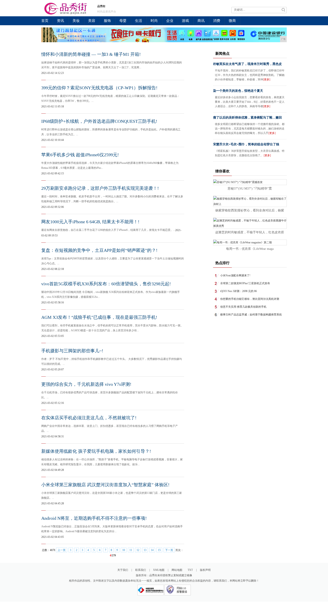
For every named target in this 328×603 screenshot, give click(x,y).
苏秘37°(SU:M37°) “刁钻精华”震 (250, 188)
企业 (169, 21)
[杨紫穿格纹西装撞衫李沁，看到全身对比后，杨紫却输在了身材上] (249, 204)
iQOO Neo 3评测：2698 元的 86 (238, 291)
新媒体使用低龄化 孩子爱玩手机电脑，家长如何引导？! (96, 451)
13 (145, 550)
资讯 (60, 21)
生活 (138, 21)
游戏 (185, 21)
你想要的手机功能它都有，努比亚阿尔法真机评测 (249, 298)
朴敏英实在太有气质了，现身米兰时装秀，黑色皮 (247, 64)
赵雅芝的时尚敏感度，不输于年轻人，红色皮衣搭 (249, 232)
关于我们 (122, 570)
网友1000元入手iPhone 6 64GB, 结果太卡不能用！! (90, 221)
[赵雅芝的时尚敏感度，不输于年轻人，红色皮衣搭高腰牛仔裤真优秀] (249, 225)
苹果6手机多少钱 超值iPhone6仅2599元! (80, 154)
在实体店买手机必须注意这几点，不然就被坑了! (89, 417)
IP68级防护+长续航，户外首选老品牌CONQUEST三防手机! (99, 121)
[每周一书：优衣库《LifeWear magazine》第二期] (242, 242)
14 (152, 550)
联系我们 (140, 570)
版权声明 (205, 570)
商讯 (201, 21)
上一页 (62, 550)
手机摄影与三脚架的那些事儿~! (72, 350)
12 (138, 550)
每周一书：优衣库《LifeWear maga (250, 248)
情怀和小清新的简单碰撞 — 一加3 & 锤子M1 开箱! (91, 54)
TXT (190, 570)
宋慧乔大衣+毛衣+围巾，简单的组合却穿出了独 (246, 144)
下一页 (169, 550)
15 (159, 550)
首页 (44, 21)
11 (130, 550)
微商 (232, 21)
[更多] (266, 79)
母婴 (123, 21)
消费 (216, 21)
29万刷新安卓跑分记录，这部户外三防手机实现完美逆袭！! (100, 188)
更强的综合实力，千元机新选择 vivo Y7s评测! (86, 384)
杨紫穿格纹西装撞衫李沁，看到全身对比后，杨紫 (249, 210)
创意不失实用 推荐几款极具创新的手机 (243, 306)
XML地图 (158, 570)
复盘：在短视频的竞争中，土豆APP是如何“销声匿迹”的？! (99, 250)
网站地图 (177, 570)
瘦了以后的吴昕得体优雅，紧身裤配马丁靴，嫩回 (247, 117)
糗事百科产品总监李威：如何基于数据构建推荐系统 (251, 314)
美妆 (76, 21)
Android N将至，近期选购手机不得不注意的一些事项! (94, 518)
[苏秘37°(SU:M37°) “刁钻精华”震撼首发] (238, 182)
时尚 (154, 21)
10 (123, 550)
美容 (91, 21)
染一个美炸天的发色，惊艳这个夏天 (238, 90)
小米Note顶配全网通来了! (235, 275)
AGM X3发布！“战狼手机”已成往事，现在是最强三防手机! (99, 317)
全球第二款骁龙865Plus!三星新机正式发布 (245, 283)
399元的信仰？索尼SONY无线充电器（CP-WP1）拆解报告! (99, 87)
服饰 (107, 21)
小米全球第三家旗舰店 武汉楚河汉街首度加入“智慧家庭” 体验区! (105, 484)
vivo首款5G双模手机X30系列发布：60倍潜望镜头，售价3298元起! (106, 283)
